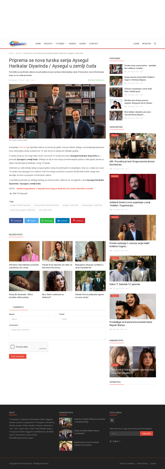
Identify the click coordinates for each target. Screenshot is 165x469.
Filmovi (72, 43)
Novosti (48, 43)
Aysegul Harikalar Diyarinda (20, 205)
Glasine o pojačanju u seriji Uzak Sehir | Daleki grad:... (138, 90)
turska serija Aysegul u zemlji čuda (22, 210)
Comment (13, 325)
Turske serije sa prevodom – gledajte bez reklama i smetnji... (140, 66)
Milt (125, 71)
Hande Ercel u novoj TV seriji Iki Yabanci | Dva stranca (86, 443)
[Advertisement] (82, 19)
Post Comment (17, 356)
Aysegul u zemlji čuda (70, 205)
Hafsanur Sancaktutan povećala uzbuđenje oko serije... (24, 266)
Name (11, 314)
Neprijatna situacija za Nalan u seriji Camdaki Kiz (89, 266)
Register (146, 43)
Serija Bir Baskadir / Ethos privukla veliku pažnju (21, 295)
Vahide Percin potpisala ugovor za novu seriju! (89, 295)
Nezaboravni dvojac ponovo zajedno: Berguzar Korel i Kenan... (138, 101)
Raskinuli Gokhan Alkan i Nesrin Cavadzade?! (86, 432)
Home (38, 43)
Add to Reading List (97, 80)
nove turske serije (45, 210)
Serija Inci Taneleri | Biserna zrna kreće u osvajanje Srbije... (89, 420)
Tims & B (23, 147)
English (116, 441)
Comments (18, 307)
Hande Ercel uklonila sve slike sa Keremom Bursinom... (57, 266)
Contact (93, 43)
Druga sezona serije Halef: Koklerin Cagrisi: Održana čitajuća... (139, 78)
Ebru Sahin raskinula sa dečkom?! (53, 295)
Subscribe (147, 433)
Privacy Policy (142, 463)
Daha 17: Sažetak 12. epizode (125, 284)
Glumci (82, 43)
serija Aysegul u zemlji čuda (92, 205)
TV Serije (60, 43)
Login (136, 43)
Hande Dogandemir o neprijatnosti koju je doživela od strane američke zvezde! (54, 188)
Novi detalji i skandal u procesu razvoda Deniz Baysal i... (137, 113)
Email (61, 314)
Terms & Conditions (127, 463)
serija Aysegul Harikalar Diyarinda (46, 205)
